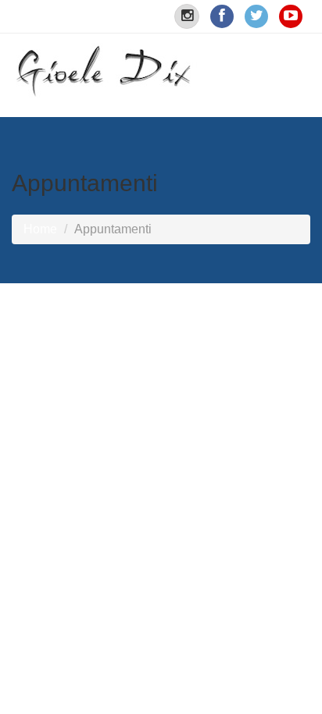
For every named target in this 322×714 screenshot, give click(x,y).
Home (40, 229)
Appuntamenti (113, 229)
